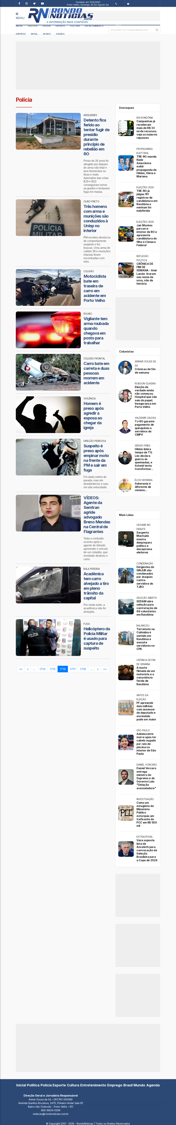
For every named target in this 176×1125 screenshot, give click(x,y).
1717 (73, 669)
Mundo (47, 33)
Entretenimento (94, 25)
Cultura (75, 25)
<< (21, 669)
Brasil (34, 33)
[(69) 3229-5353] (118, 3)
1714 (43, 669)
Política (32, 25)
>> (105, 669)
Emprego (21, 33)
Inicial (19, 25)
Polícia (47, 25)
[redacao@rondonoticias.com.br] (142, 3)
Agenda (60, 33)
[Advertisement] (120, 16)
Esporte (60, 25)
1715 (53, 669)
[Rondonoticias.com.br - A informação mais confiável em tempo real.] (50, 15)
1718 (83, 669)
